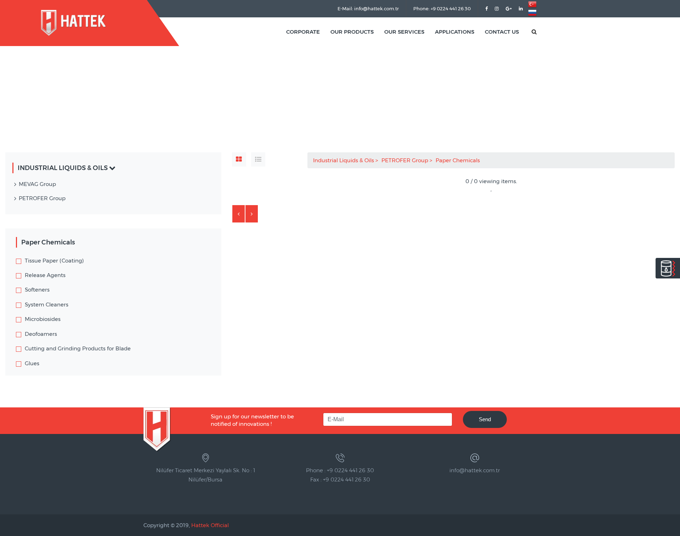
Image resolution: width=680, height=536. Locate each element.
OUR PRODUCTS (352, 31)
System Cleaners (46, 304)
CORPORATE (303, 31)
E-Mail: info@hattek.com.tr (368, 8)
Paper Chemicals (458, 160)
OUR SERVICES (404, 31)
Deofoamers (41, 334)
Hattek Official (210, 525)
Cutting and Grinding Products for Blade (78, 348)
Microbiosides (43, 319)
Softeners (37, 289)
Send (485, 419)
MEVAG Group (37, 184)
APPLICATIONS (454, 31)
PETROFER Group (405, 160)
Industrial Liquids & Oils (344, 160)
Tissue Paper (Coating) (54, 260)
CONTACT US (502, 31)
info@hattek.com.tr (474, 470)
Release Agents (45, 275)
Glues (32, 363)
